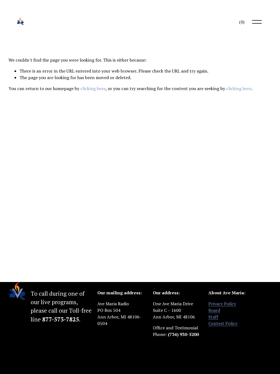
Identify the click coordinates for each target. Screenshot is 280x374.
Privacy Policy (222, 304)
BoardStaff (214, 313)
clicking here (93, 88)
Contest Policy (222, 323)
